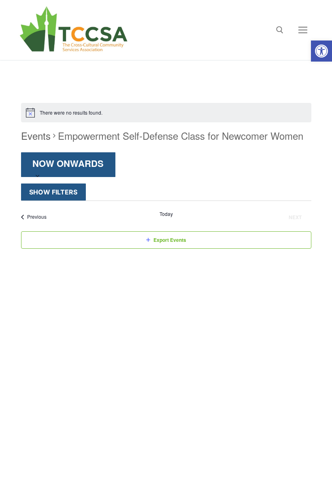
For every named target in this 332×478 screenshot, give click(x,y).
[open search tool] (279, 30)
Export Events (169, 239)
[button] (321, 51)
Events (36, 136)
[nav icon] (303, 29)
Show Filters (53, 192)
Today (166, 214)
